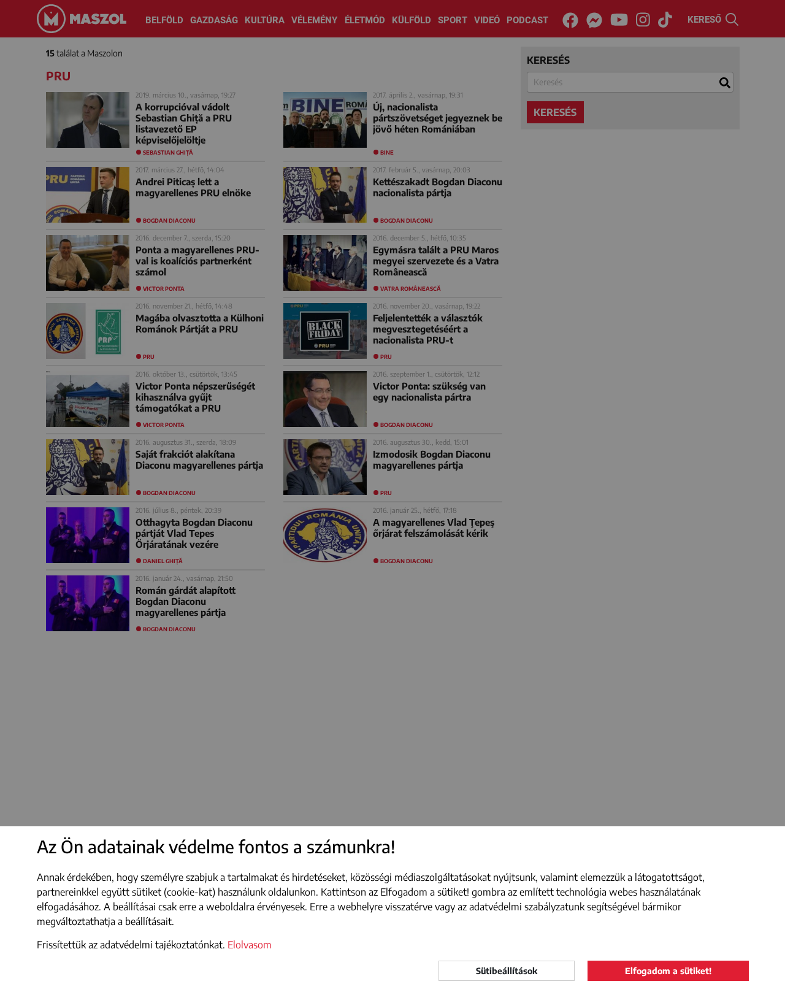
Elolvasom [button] (250, 945)
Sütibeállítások (506, 971)
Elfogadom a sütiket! (668, 971)
